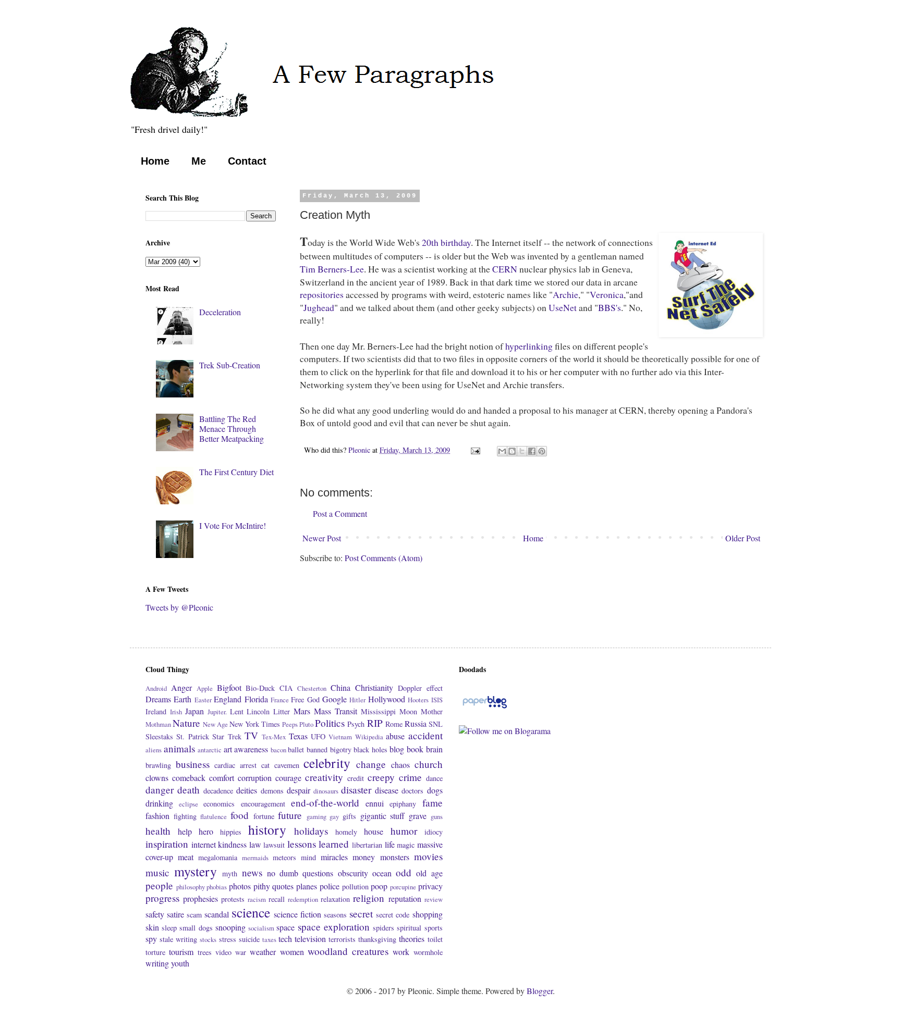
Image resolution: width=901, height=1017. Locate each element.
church (429, 764)
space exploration (334, 926)
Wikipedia (369, 736)
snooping (230, 927)
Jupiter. (217, 711)
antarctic (210, 749)
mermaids (255, 857)
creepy (381, 777)
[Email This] (502, 451)
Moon (408, 711)
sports (433, 928)
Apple (205, 688)
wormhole (428, 952)
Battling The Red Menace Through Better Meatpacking (231, 428)
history (267, 829)
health (158, 830)
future (290, 815)
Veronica (607, 294)
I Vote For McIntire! (232, 525)
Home (155, 161)
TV (251, 735)
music (157, 872)
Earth (182, 698)
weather (263, 951)
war (240, 952)
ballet (296, 749)
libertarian (367, 845)
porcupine (403, 886)
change (371, 764)
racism (257, 899)
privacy (430, 885)
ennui (375, 803)
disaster (356, 789)
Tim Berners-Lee (332, 269)
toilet (435, 939)
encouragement (263, 804)
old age (429, 872)
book (415, 748)
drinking (159, 803)
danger (159, 789)
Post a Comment (340, 513)
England (227, 698)
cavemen (286, 765)
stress (227, 939)
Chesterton (311, 688)
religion (368, 897)
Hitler (357, 699)
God (313, 699)
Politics (330, 722)
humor (404, 830)
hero (206, 831)
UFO (318, 736)
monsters (394, 856)
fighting (185, 816)
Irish (176, 711)
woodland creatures (348, 951)
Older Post (742, 537)
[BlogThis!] (512, 451)
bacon (278, 749)
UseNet (563, 307)
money (363, 856)
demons (272, 791)
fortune (263, 816)
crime (410, 777)
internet (203, 844)
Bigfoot (229, 687)
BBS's (609, 307)
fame (432, 802)
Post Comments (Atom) (383, 557)
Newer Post (321, 537)
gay (334, 816)
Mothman (158, 724)
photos (240, 885)
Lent (236, 711)
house (373, 831)
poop (379, 885)
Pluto (306, 724)
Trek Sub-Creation (229, 364)
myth (229, 873)
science (251, 912)
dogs (435, 790)
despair (298, 790)
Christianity (374, 687)
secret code (392, 915)
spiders (383, 928)
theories (411, 938)
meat (185, 856)
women (292, 951)
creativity (324, 777)
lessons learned (318, 843)
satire (175, 914)
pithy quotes (273, 885)
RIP (375, 722)
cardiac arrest (235, 765)
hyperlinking (529, 346)
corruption (255, 777)
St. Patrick (192, 736)
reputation (404, 898)
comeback (188, 777)
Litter (281, 711)
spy (151, 938)
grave (418, 815)
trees (205, 952)
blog (396, 748)
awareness (251, 748)
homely (346, 832)
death (188, 789)
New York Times (254, 724)
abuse (395, 735)
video (223, 952)
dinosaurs (325, 791)
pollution (355, 886)
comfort (221, 777)
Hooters (418, 699)
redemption (303, 899)
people (159, 885)
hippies (230, 832)
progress (162, 897)
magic (406, 845)
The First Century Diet (236, 471)
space (285, 927)
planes (306, 885)
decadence (218, 791)
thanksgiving (377, 939)
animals (179, 748)
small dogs (195, 928)
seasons (335, 915)
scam (194, 915)
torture (155, 952)
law (255, 844)
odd (403, 872)
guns (437, 816)
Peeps (290, 724)
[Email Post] (474, 450)
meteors (284, 857)
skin (152, 927)
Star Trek (226, 736)
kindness (232, 844)
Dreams (158, 698)
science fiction (297, 914)
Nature (186, 722)
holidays (311, 830)
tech (285, 938)
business (193, 764)
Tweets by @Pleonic (179, 607)
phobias (216, 886)
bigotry (340, 749)
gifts (349, 816)
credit (355, 778)
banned (317, 749)
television (310, 938)
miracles (334, 856)
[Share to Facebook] (532, 451)
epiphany (402, 804)
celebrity (326, 763)
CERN (504, 269)
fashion (157, 815)
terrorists (342, 939)
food (239, 815)
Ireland (155, 711)
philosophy (190, 886)
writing (157, 963)
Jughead (318, 307)
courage (288, 777)
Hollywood (386, 698)
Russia (416, 723)
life (390, 844)
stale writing (178, 939)
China (340, 687)
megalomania (217, 857)
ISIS (437, 699)
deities (246, 790)
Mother (432, 711)
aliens (153, 749)
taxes (269, 939)
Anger (181, 687)
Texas (298, 735)
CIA (286, 688)
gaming (316, 816)
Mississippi (378, 711)
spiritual (409, 928)
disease (386, 790)
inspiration (166, 843)
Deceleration (220, 311)
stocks (208, 939)
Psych (355, 724)
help (185, 831)
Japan (194, 710)
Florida (256, 698)
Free (297, 699)
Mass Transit (335, 710)
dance (434, 778)
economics (219, 804)
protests (233, 899)
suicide (249, 939)
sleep (169, 928)
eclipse (188, 804)
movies (428, 856)
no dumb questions (300, 872)
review (433, 899)
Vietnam (340, 736)
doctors (412, 791)
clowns (156, 777)
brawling (158, 765)
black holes (370, 749)
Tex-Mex (274, 736)
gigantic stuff (382, 815)
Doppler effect (420, 688)
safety (154, 914)
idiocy (433, 832)
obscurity (353, 872)
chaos (400, 764)
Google (334, 698)
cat (265, 765)
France (280, 699)
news (252, 872)
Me (198, 161)
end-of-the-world (325, 802)
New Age (215, 724)
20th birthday (446, 242)
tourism (181, 951)
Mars (302, 710)
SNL (436, 724)
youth (180, 963)
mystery (195, 871)
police (329, 885)
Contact (247, 161)
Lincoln (258, 711)
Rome (394, 724)
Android (156, 688)
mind (308, 857)
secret (361, 913)
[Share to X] (522, 451)
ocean (382, 872)
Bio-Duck (260, 688)
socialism (261, 928)
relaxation (335, 899)
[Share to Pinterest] (542, 451)
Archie (565, 294)
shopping (427, 914)
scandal (216, 914)
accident (425, 735)
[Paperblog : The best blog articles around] (484, 707)
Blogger (540, 990)
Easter (203, 699)
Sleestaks (159, 736)
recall (277, 899)
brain (434, 748)
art (228, 748)
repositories (322, 294)
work (401, 951)
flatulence (213, 816)
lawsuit (274, 845)
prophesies (200, 898)
